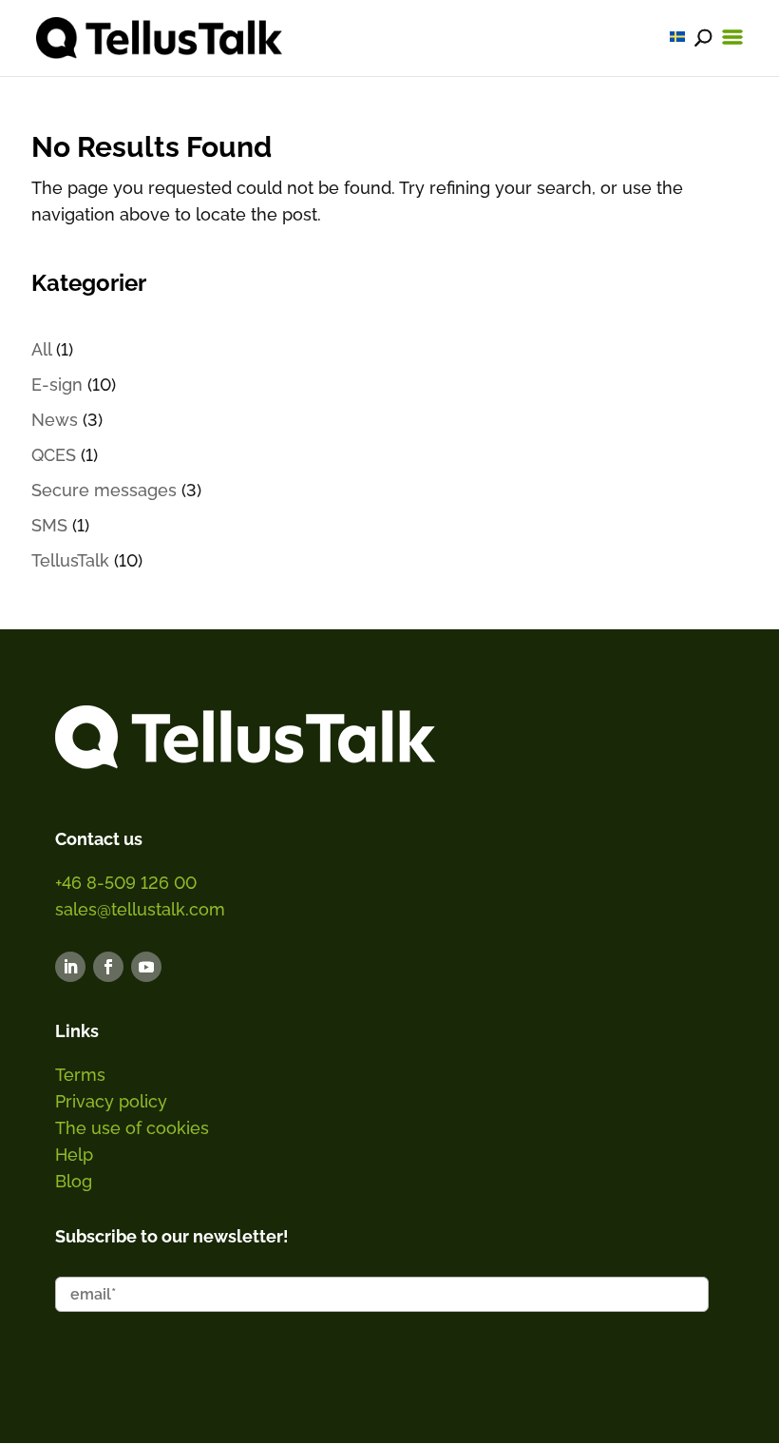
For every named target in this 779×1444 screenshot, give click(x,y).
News (54, 420)
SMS (49, 525)
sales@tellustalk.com (140, 909)
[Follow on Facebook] (108, 967)
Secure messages (104, 490)
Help (74, 1155)
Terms (80, 1075)
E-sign (57, 385)
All (41, 349)
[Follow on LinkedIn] (70, 967)
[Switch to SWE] (677, 36)
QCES (53, 455)
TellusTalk (70, 560)
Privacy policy (111, 1101)
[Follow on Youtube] (146, 967)
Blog (73, 1181)
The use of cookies (132, 1128)
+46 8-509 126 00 (126, 883)
